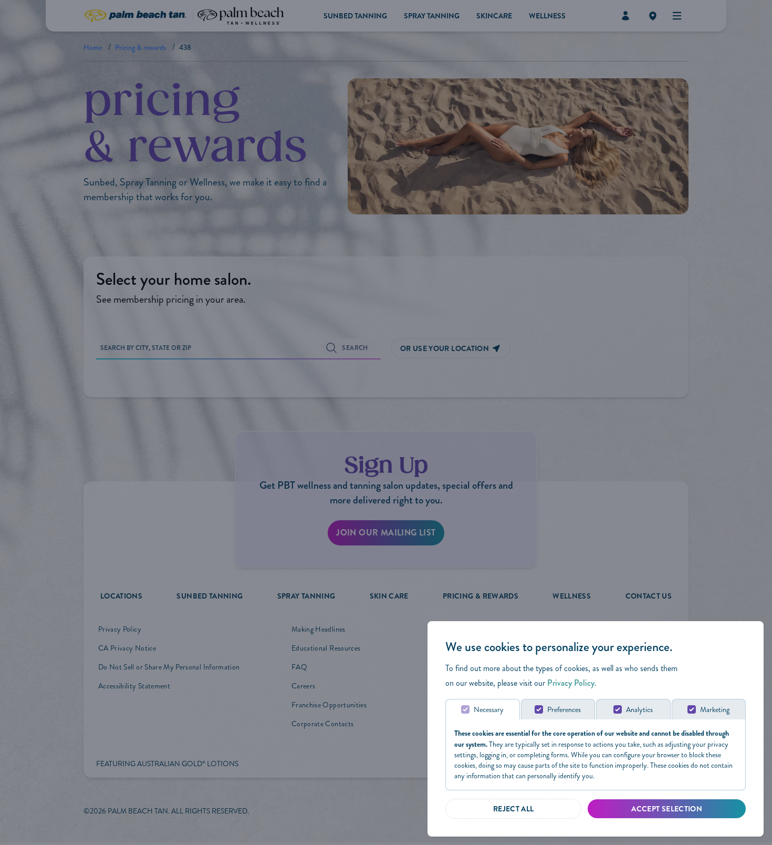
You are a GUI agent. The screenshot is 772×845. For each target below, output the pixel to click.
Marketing (714, 710)
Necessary (489, 710)
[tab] (482, 709)
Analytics (639, 710)
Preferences (564, 710)
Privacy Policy (570, 683)
